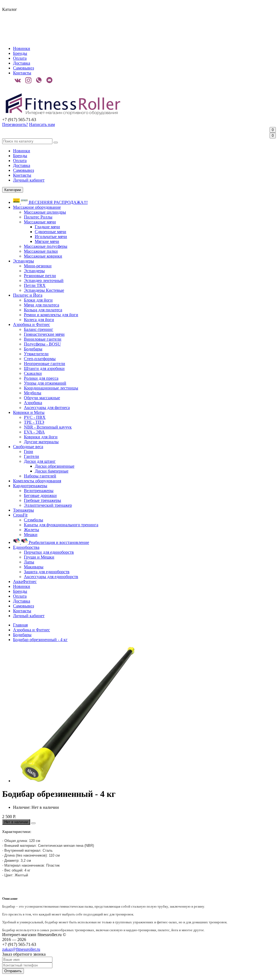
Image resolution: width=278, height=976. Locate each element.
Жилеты (31, 529)
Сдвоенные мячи (50, 231)
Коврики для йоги (41, 437)
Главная (20, 625)
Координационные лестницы (51, 388)
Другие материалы (41, 441)
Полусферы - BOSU (42, 344)
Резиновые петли (40, 275)
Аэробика (33, 402)
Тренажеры (23, 510)
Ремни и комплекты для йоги (51, 314)
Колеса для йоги (39, 319)
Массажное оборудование (37, 207)
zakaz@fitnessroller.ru (21, 949)
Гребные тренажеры (42, 500)
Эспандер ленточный (44, 280)
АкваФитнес (25, 581)
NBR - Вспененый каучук (48, 427)
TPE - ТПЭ (34, 422)
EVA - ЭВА (34, 432)
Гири (28, 451)
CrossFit (20, 515)
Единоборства (26, 547)
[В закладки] (33, 823)
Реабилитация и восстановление (58, 542)
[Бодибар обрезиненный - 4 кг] (81, 780)
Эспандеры (23, 261)
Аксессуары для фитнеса (47, 407)
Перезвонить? (15, 124)
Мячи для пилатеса (41, 305)
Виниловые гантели (42, 339)
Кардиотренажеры (30, 485)
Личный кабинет (29, 180)
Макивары (33, 567)
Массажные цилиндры (45, 212)
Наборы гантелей (40, 476)
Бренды (20, 53)
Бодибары (33, 349)
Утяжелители (36, 353)
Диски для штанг (40, 461)
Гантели (31, 456)
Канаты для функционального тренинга (61, 524)
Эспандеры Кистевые (44, 290)
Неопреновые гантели (44, 363)
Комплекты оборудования (37, 481)
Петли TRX (35, 285)
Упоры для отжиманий (45, 383)
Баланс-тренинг (38, 329)
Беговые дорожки (40, 495)
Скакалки (33, 373)
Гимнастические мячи (44, 334)
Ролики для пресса (41, 378)
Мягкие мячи (47, 241)
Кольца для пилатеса (43, 310)
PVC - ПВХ (35, 417)
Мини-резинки (38, 266)
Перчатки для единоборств (49, 552)
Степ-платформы (40, 358)
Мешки (30, 534)
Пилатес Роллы (38, 217)
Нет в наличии (16, 822)
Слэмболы (33, 520)
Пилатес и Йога (27, 295)
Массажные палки (41, 251)
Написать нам (42, 124)
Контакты (22, 73)
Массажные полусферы (45, 246)
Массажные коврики (43, 256)
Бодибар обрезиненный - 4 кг (40, 639)
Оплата (20, 58)
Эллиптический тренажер (48, 505)
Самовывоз (23, 68)
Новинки (21, 48)
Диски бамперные (51, 471)
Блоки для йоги (38, 300)
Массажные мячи (40, 222)
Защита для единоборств (47, 571)
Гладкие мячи (47, 226)
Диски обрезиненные (54, 466)
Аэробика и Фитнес (31, 324)
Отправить (13, 971)
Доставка (21, 63)
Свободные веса (28, 446)
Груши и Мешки (39, 557)
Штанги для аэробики (44, 368)
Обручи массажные (42, 397)
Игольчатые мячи (51, 236)
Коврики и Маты (29, 412)
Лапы (29, 562)
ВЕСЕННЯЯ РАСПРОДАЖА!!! (58, 202)
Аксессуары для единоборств (51, 576)
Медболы (32, 393)
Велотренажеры (38, 490)
